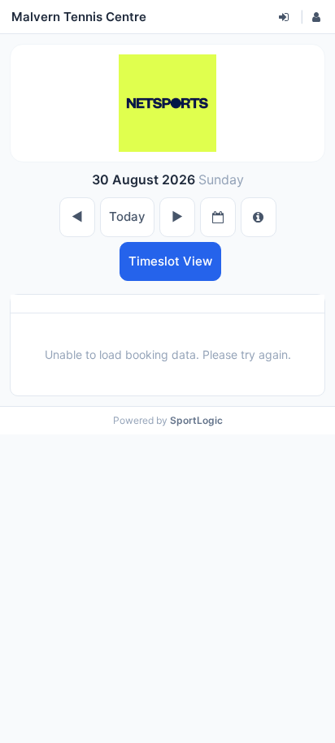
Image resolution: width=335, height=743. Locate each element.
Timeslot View (170, 261)
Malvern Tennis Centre (78, 16)
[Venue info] (258, 217)
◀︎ (77, 216)
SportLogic (196, 420)
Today (127, 216)
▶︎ (177, 216)
